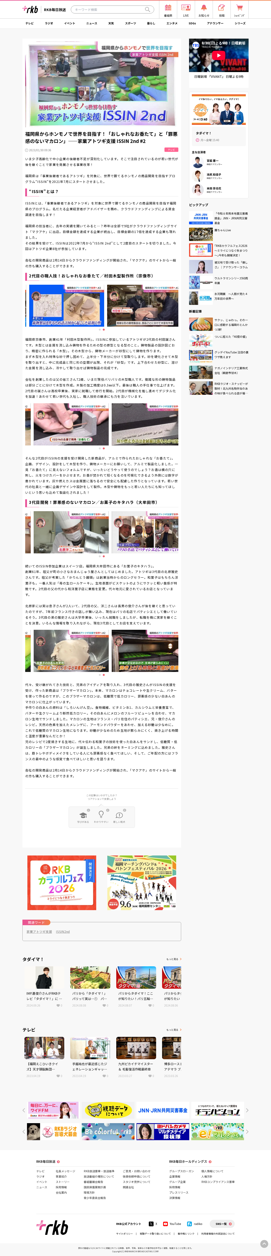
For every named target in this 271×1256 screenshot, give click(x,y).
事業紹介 (61, 1176)
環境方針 (89, 1192)
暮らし (151, 23)
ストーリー (63, 1182)
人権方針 (206, 1176)
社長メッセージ (65, 1171)
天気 (111, 23)
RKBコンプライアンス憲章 (218, 1182)
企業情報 (174, 1176)
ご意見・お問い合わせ (137, 1171)
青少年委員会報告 (95, 1198)
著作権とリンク (186, 1233)
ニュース (91, 23)
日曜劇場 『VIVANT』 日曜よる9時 (218, 76)
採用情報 (61, 1187)
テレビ (29, 23)
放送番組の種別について (99, 1176)
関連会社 (128, 1187)
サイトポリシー (124, 1233)
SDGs (192, 23)
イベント (69, 23)
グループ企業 (177, 1182)
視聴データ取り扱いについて (155, 1233)
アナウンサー (215, 23)
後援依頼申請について (137, 1176)
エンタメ (172, 23)
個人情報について (212, 1171)
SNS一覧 (221, 1224)
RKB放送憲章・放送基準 (99, 1171)
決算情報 (174, 1198)
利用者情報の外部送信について (218, 1233)
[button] (23, 1110)
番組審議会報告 (93, 1182)
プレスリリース (178, 1192)
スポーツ (130, 23)
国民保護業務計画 (95, 1187)
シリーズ (240, 23)
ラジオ (49, 23)
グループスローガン (181, 1171)
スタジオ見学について (137, 1182)
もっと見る (172, 959)
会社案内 (61, 1192)
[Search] (147, 9)
